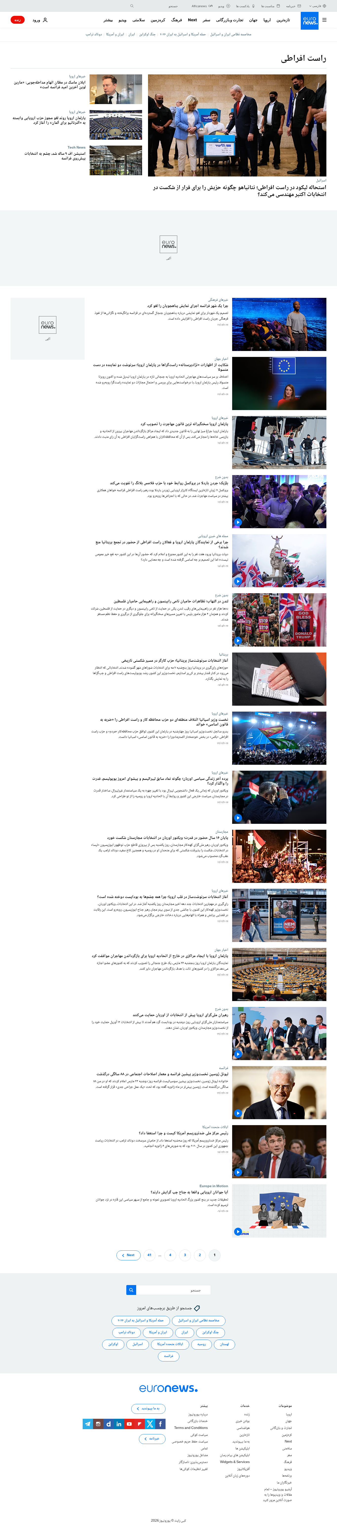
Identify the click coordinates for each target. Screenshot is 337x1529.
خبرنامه (154, 1439)
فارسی (316, 6)
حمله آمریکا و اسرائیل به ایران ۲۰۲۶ (183, 35)
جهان (253, 19)
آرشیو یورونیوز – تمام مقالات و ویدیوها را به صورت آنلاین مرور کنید (277, 1494)
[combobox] (157, 6)
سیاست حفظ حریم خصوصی (190, 1442)
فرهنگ (176, 19)
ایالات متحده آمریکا (170, 1344)
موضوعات (285, 1406)
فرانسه (223, 1068)
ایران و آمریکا (115, 35)
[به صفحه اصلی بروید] (309, 21)
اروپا (267, 19)
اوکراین (113, 1344)
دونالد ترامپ (94, 35)
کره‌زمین (158, 19)
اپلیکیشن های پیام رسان (235, 1455)
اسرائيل (321, 180)
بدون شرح (221, 477)
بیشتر (204, 1406)
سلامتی (138, 19)
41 (149, 1255)
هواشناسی (243, 1428)
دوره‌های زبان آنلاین (237, 1476)
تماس (204, 1448)
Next (192, 19)
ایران (131, 35)
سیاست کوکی (199, 1435)
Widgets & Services (235, 1462)
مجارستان (221, 832)
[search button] (132, 6)
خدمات (245, 1406)
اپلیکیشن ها (242, 1448)
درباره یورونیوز (198, 1415)
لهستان (224, 1344)
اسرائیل (137, 1344)
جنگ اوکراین (147, 35)
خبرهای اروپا (77, 76)
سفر (206, 19)
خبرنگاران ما (284, 1482)
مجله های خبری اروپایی (213, 536)
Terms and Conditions (191, 1428)
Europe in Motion (214, 1186)
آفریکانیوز (243, 1469)
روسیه (201, 1344)
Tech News (77, 148)
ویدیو (123, 19)
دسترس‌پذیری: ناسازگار (193, 1462)
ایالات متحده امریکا (215, 1127)
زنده (18, 20)
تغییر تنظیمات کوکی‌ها (194, 1469)
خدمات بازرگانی (197, 1421)
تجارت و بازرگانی (229, 19)
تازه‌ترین (283, 19)
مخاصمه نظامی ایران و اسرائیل (230, 35)
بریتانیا (223, 654)
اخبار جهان (221, 359)
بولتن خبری (243, 1421)
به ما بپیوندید (241, 1442)
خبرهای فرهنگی (218, 300)
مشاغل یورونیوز (197, 1455)
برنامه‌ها (287, 1476)
